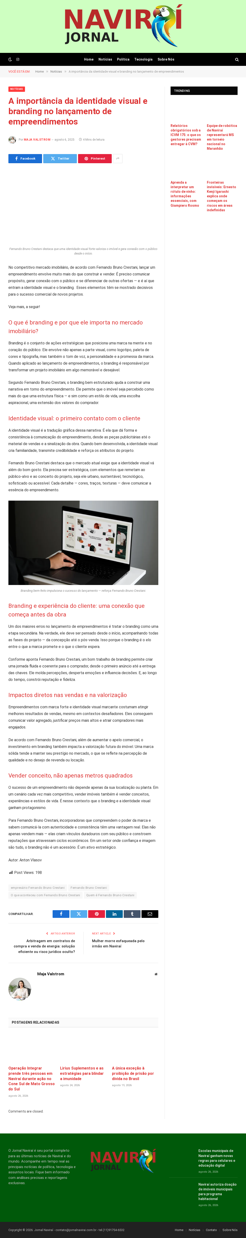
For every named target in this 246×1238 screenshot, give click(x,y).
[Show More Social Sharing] (118, 158)
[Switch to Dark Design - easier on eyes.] (10, 59)
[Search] (236, 59)
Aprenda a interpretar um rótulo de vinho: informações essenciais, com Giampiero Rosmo (185, 193)
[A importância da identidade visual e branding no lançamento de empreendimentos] (83, 206)
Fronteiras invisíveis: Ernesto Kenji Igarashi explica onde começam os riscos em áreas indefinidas (221, 196)
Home (88, 59)
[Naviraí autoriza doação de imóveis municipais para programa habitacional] (181, 1190)
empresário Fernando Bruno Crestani (38, 888)
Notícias (105, 59)
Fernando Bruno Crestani (89, 888)
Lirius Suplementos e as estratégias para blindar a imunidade (82, 1073)
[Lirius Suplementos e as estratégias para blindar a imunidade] (83, 1048)
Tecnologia (143, 59)
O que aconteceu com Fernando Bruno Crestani (45, 895)
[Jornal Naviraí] (123, 26)
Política (123, 59)
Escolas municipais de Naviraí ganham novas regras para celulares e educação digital (216, 1158)
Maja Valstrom (37, 139)
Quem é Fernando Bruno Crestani (110, 895)
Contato (211, 1230)
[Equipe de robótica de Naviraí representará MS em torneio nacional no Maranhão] (222, 110)
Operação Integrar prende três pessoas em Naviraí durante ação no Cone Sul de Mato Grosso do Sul (31, 1078)
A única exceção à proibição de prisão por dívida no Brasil (133, 1073)
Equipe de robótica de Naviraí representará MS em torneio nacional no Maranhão (222, 137)
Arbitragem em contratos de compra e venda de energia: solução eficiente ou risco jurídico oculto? (44, 946)
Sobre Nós (166, 59)
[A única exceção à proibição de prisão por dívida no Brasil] (135, 1048)
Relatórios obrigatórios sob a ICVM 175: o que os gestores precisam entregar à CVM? (186, 135)
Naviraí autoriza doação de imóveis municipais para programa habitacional (217, 1191)
